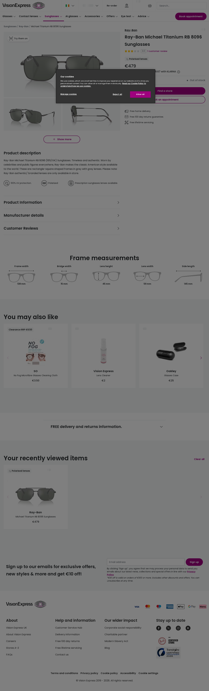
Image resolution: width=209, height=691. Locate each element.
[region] (105, 86)
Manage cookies (68, 94)
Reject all (117, 94)
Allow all (140, 94)
